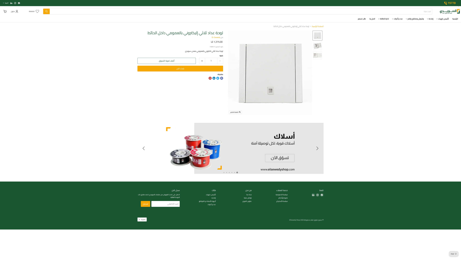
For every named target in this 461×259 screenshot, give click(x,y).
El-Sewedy (216, 37)
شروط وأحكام (283, 197)
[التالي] (144, 148)
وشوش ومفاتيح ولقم (415, 19)
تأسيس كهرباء (443, 19)
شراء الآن (180, 69)
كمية (221, 56)
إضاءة (430, 19)
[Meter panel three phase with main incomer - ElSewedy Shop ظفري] (317, 35)
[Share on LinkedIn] (213, 78)
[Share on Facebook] (221, 78)
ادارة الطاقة (384, 19)
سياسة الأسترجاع (282, 201)
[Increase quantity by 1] (202, 61)
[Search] (46, 11)
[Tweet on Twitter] (217, 78)
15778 (452, 3)
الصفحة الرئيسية (318, 26)
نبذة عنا (249, 194)
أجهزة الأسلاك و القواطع (207, 201)
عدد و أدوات (398, 19)
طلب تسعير (362, 19)
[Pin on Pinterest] (210, 78)
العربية (6, 3)
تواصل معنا (248, 197)
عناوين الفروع (247, 201)
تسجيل (145, 204)
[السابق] (317, 148)
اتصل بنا (372, 19)
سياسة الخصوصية (282, 194)
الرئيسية (455, 19)
